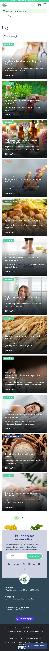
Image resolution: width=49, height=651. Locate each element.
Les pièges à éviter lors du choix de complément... (22, 258)
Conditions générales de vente (31, 635)
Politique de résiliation (33, 638)
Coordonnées (13, 635)
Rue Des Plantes (16, 642)
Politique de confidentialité (35, 628)
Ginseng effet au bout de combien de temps (23, 337)
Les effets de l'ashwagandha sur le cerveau (22, 454)
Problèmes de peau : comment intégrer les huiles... (24, 494)
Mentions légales (16, 638)
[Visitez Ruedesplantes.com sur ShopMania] (24, 649)
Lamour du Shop (38, 642)
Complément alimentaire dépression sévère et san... (22, 376)
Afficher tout (9, 36)
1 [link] (16, 518)
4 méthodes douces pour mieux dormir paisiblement (23, 415)
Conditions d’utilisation (16, 631)
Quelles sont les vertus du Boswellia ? (23, 220)
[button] (39, 5)
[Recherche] (4, 11)
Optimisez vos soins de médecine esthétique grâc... (21, 141)
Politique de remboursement (14, 628)
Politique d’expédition (35, 631)
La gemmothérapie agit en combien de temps (24, 180)
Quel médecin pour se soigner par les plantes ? (23, 101)
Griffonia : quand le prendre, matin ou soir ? (23, 297)
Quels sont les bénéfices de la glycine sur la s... (23, 62)
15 (39, 518)
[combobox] (24, 11)
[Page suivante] (45, 518)
